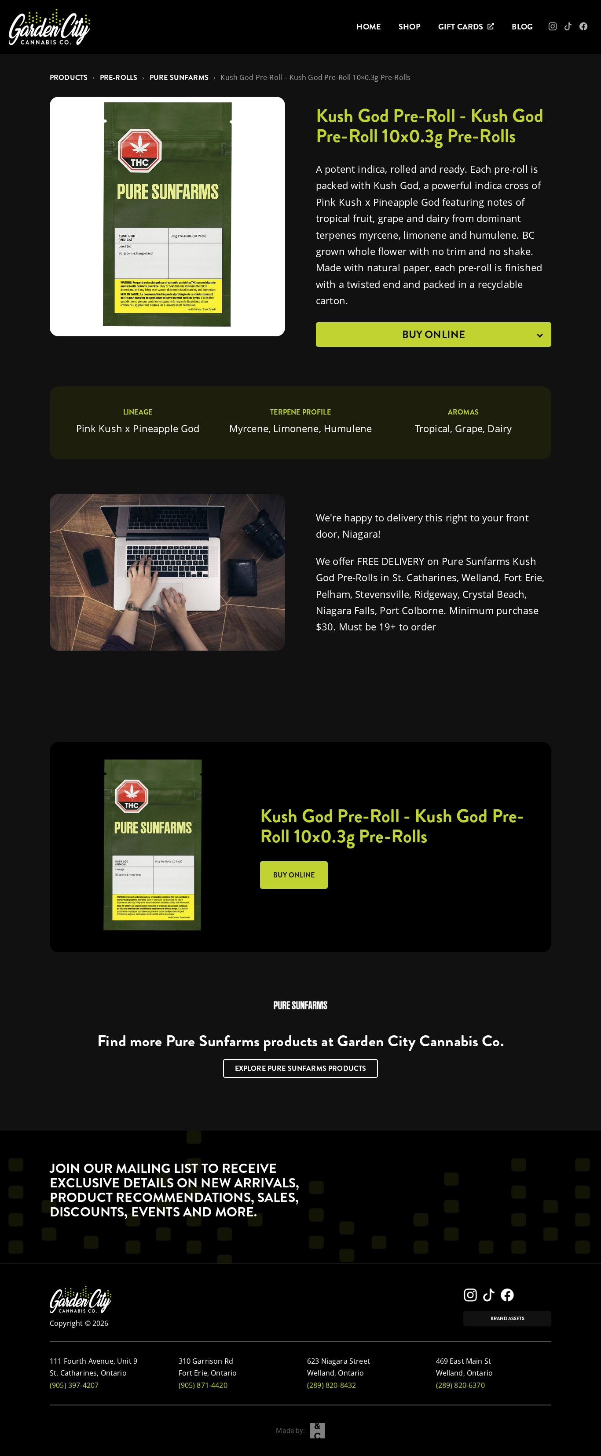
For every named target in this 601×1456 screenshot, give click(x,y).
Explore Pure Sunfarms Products (300, 1068)
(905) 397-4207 (74, 1385)
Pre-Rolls (118, 78)
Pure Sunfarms (179, 78)
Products (69, 78)
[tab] (433, 334)
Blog (522, 27)
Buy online (294, 875)
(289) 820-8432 (331, 1385)
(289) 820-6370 (460, 1385)
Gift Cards (461, 27)
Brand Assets (507, 1318)
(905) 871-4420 (203, 1385)
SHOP (410, 27)
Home (368, 27)
